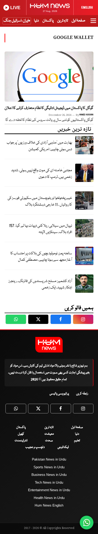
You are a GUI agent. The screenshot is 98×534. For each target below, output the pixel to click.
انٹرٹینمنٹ (21, 440)
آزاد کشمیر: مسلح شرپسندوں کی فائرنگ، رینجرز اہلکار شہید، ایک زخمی (40, 284)
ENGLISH (87, 7)
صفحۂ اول (78, 21)
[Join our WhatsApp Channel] (86, 522)
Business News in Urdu (49, 475)
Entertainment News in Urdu (49, 490)
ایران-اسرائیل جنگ (15, 21)
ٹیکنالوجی (63, 447)
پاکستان (48, 21)
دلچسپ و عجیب (35, 447)
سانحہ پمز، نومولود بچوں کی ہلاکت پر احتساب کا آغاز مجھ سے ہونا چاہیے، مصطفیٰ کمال (41, 257)
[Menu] (93, 23)
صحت (49, 440)
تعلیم (77, 440)
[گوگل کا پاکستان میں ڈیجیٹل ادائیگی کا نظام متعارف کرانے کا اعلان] (49, 77)
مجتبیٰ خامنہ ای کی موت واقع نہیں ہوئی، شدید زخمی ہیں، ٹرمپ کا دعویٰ (41, 174)
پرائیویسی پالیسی (59, 393)
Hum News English (49, 505)
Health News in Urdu (49, 498)
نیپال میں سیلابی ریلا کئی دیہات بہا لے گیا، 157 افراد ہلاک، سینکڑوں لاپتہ (40, 229)
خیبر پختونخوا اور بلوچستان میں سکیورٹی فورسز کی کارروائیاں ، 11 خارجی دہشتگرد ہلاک (40, 201)
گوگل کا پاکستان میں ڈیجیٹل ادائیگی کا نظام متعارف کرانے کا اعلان (49, 108)
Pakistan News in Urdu (49, 459)
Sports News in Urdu (49, 467)
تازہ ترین (62, 21)
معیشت (49, 433)
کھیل (21, 433)
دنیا (36, 21)
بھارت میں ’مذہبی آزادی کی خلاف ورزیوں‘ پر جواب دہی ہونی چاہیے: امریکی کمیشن (39, 146)
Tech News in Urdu (49, 482)
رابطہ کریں (82, 393)
